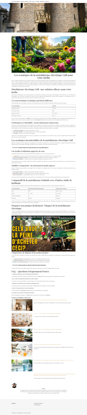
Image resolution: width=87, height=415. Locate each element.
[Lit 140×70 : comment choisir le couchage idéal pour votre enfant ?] (22, 320)
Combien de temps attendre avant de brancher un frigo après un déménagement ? (51, 300)
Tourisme (37, 1)
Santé (30, 1)
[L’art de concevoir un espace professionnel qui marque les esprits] (22, 350)
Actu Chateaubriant (16, 1)
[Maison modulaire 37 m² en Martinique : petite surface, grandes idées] (22, 335)
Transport (42, 1)
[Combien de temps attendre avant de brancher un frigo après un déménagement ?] (22, 305)
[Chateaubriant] (43, 16)
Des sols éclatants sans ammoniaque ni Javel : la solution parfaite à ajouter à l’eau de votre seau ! (53, 360)
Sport (33, 1)
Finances (26, 1)
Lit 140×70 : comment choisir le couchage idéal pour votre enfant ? (47, 313)
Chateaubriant (14, 35)
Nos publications (37, 404)
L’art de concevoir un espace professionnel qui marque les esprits (47, 344)
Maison (22, 1)
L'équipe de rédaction (38, 403)
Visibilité (47, 1)
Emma (43, 388)
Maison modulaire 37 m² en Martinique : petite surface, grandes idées (48, 329)
